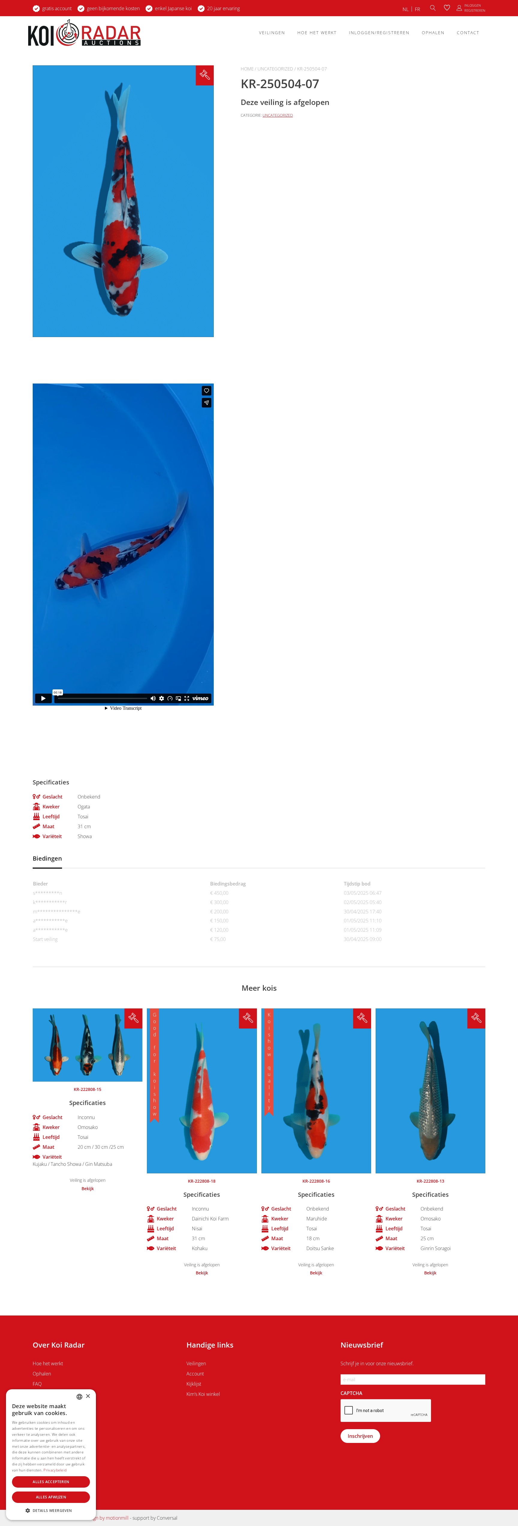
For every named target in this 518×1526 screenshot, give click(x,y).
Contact (468, 32)
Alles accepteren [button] (51, 1481)
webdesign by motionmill (102, 1518)
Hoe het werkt (317, 32)
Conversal (167, 1518)
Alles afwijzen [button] (51, 1497)
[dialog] (51, 1454)
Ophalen (433, 32)
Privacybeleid (55, 1470)
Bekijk (88, 1189)
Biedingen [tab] (47, 858)
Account (195, 1373)
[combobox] (79, 1397)
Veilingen (272, 32)
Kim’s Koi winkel (203, 1394)
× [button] (87, 1396)
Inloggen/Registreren (379, 32)
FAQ (37, 1384)
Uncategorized (275, 69)
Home (247, 69)
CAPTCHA (351, 1393)
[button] (51, 1510)
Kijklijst (193, 1384)
